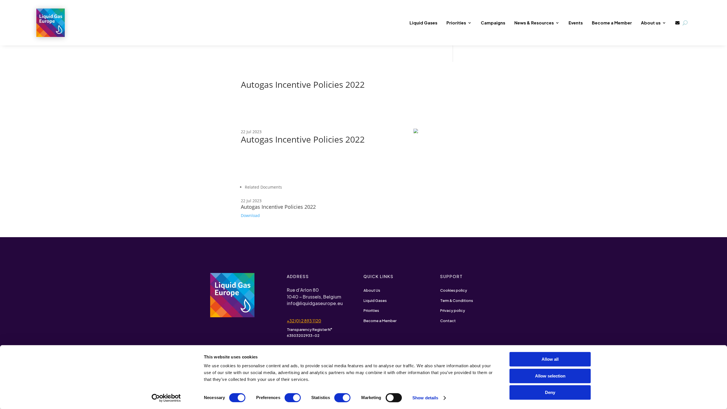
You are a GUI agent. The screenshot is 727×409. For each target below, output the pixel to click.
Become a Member (612, 22)
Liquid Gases (423, 22)
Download (250, 215)
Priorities (456, 22)
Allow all (550, 359)
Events (576, 22)
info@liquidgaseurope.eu (315, 303)
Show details (425, 397)
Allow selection (550, 375)
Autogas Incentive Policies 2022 (278, 206)
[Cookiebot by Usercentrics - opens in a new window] (166, 398)
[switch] (293, 397)
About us (651, 22)
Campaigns (493, 22)
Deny (550, 392)
